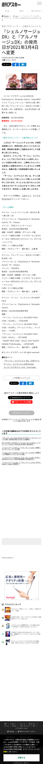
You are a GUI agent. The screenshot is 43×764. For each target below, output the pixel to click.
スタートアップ (21, 11)
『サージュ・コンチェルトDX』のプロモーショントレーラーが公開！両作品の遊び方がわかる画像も (21, 438)
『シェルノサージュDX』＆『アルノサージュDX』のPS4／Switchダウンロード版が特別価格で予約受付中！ (21, 458)
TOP (5, 724)
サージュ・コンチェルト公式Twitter (19, 364)
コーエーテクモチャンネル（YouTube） (20, 367)
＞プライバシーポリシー (21, 763)
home (6, 16)
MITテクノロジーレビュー (28, 731)
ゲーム (15, 16)
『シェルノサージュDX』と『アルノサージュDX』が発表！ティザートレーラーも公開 (21, 448)
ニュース (22, 724)
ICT (36, 11)
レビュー (13, 724)
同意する (21, 758)
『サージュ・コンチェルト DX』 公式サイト (22, 360)
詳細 (4, 752)
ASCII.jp (11, 731)
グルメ (7, 11)
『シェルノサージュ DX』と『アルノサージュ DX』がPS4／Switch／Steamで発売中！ (21, 463)
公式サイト (26, 195)
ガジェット (31, 724)
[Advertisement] (21, 486)
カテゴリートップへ (22, 413)
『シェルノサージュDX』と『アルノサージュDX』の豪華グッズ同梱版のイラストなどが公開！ (21, 453)
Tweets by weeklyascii (7, 558)
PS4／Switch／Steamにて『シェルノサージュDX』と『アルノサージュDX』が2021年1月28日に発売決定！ (21, 443)
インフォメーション (21, 728)
